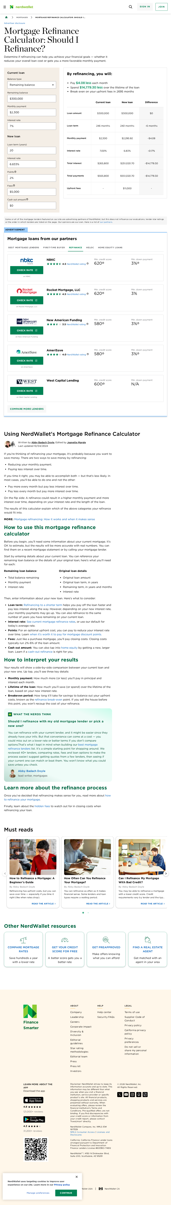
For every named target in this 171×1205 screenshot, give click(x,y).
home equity (69, 647)
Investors (75, 1071)
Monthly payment (16, 106)
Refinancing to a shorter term (43, 605)
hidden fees (42, 806)
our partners (106, 222)
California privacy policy (135, 1032)
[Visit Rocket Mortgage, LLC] (27, 291)
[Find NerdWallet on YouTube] (126, 1094)
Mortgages (22, 17)
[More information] (15, 172)
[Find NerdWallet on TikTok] (145, 1094)
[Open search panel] (130, 7)
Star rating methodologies (79, 1050)
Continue (66, 1193)
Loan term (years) (17, 144)
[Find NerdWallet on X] (119, 1094)
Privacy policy (133, 1025)
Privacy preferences (132, 1040)
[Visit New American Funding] (27, 321)
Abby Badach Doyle (42, 442)
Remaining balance (17, 92)
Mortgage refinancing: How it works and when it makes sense (54, 519)
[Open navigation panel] (5, 7)
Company (76, 1012)
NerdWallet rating (76, 264)
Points (10, 172)
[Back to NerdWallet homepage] (6, 17)
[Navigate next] (166, 873)
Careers (74, 1021)
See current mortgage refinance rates (51, 621)
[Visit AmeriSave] (27, 351)
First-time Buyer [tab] (54, 247)
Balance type (14, 79)
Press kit (75, 1066)
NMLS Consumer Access (82, 1132)
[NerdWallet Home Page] (21, 7)
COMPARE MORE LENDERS (27, 409)
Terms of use (132, 1012)
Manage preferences (38, 1193)
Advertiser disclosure (14, 23)
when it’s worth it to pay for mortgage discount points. (66, 634)
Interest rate (14, 120)
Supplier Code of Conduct (135, 1019)
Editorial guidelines (76, 1042)
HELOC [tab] (90, 247)
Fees (10, 186)
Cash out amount (16, 199)
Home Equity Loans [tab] (110, 247)
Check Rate (25, 270)
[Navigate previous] (5, 873)
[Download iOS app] (33, 1100)
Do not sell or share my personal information (136, 1050)
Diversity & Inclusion (76, 1033)
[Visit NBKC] (27, 261)
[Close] (76, 1176)
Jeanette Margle (76, 442)
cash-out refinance (40, 651)
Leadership (77, 1017)
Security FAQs (106, 1017)
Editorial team (78, 1056)
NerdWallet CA (112, 1188)
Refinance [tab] (75, 247)
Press (73, 1061)
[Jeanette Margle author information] (13, 444)
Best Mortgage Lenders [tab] (23, 247)
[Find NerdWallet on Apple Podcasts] (138, 1094)
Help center (104, 1012)
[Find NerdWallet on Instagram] (132, 1094)
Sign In (145, 6)
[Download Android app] (34, 1119)
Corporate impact (81, 1026)
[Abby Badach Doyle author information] (7, 444)
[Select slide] (83, 913)
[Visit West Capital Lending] (27, 382)
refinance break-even (48, 699)
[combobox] (31, 85)
